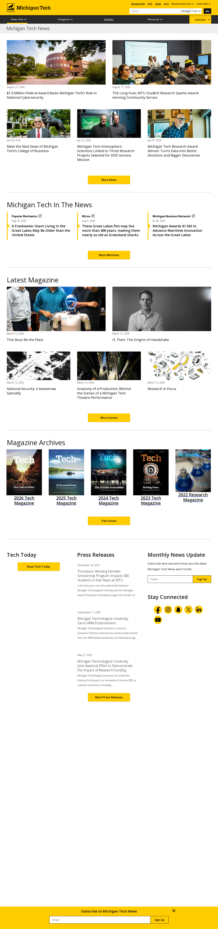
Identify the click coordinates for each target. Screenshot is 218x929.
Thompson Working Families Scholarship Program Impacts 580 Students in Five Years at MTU (103, 575)
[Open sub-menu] (192, 4)
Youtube (158, 620)
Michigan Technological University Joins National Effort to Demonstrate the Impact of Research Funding (105, 665)
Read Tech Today (38, 566)
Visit (150, 3)
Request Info (138, 3)
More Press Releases (109, 697)
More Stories (109, 418)
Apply (158, 3)
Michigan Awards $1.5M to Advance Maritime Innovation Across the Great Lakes (177, 230)
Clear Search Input (177, 11)
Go (207, 11)
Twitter (188, 610)
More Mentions (109, 255)
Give (166, 3)
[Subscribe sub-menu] (209, 19)
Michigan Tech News (28, 28)
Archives (108, 19)
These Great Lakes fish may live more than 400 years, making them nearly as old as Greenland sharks (111, 230)
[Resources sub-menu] (161, 19)
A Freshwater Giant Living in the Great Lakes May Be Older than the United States (41, 230)
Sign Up (202, 579)
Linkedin (199, 610)
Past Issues (109, 521)
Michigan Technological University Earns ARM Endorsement (102, 620)
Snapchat (178, 610)
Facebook (158, 610)
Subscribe (200, 19)
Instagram (168, 610)
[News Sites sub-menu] (25, 19)
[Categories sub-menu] (72, 19)
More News (109, 180)
